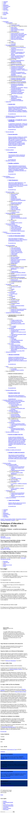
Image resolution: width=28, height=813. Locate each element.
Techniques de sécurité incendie (17, 66)
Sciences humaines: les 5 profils (17, 33)
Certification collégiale (13, 410)
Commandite (13, 339)
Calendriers (5, 1)
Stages (4, 563)
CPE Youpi (13, 477)
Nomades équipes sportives (16, 222)
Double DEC (8, 101)
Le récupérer (13, 326)
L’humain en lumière (15, 212)
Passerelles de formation (16, 199)
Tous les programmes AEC (16, 404)
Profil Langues (14, 30)
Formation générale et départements (18, 200)
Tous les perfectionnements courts (18, 408)
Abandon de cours (14, 330)
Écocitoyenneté (11, 292)
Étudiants (5, 232)
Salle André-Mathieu (15, 480)
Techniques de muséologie (16, 63)
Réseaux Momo (14, 263)
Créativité (10, 294)
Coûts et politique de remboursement (18, 424)
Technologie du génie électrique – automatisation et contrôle (18, 90)
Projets (4, 566)
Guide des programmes (15, 209)
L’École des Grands (15, 300)
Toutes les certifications (16, 411)
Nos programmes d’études (10, 519)
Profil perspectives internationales (18, 35)
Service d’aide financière (16, 228)
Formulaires (13, 426)
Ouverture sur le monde (16, 286)
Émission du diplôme (15, 341)
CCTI (4, 4)
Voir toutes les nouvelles (5, 537)
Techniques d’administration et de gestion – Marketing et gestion (18, 56)
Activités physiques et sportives (17, 370)
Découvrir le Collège (10, 192)
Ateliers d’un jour (14, 207)
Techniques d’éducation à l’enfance (18, 78)
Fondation (5, 8)
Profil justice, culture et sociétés (17, 36)
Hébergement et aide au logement (18, 230)
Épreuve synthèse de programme (17, 347)
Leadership (13, 298)
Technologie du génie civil (16, 75)
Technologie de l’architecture (17, 67)
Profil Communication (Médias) (17, 29)
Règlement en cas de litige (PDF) (18, 350)
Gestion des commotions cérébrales (18, 272)
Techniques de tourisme (16, 58)
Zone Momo (5, 7)
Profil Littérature (14, 28)
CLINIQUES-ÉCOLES (13, 465)
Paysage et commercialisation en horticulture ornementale (17, 61)
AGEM (12, 283)
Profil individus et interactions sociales (19, 34)
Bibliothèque (5, 5)
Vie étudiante (8, 284)
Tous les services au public (11, 464)
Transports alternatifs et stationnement (18, 274)
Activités (13, 221)
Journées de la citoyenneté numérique (18, 309)
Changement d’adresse (15, 344)
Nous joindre (5, 9)
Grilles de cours (14, 335)
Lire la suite (3, 536)
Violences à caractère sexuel (16, 252)
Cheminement (11, 328)
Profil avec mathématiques (16, 38)
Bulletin (12, 337)
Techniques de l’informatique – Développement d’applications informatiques (17, 85)
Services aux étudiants (10, 223)
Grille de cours (6, 562)
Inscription (13, 409)
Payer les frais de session (16, 322)
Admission (3, 751)
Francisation (10, 427)
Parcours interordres (10, 131)
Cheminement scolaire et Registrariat (13, 312)
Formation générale (10, 149)
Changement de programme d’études (18, 334)
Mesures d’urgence (7, 808)
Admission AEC (14, 406)
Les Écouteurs (14, 254)
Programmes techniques (10, 45)
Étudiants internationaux (16, 203)
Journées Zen (13, 306)
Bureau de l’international (11, 660)
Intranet (4, 14)
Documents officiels (12, 336)
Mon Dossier (5, 809)
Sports (7, 366)
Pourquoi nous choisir (15, 415)
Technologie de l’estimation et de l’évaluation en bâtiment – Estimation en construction (19, 70)
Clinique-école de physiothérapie (17, 466)
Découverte (13, 291)
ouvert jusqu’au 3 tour (11, 749)
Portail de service (6, 6)
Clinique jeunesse (14, 271)
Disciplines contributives (11, 160)
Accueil (2, 519)
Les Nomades (14, 368)
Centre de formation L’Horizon (15, 669)
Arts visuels (13, 43)
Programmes (6, 21)
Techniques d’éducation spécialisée (18, 79)
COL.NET (5, 12)
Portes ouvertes (14, 206)
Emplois (5, 801)
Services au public (7, 463)
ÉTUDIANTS (11, 422)
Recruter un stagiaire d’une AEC (12, 431)
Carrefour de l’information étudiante (13, 233)
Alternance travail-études (16, 217)
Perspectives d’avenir (7, 564)
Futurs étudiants (6, 176)
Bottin (2, 794)
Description (5, 561)
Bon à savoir (11, 343)
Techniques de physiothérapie (17, 100)
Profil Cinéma (14, 27)
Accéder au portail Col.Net (16, 320)
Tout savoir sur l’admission (16, 202)
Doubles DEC (14, 196)
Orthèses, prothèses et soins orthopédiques (16, 97)
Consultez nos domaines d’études (18, 423)
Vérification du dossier (15, 342)
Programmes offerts (15, 420)
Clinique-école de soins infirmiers (18, 470)
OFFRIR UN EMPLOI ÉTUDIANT (13, 449)
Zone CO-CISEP (14, 208)
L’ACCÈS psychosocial (16, 229)
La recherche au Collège (8, 804)
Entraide (12, 289)
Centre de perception (15, 261)
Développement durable (8, 802)
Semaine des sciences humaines (17, 310)
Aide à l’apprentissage (15, 226)
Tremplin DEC (14, 197)
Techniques (13, 195)
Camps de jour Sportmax (16, 478)
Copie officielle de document (17, 340)
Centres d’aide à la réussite (16, 227)
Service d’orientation (15, 257)
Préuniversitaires (9, 22)
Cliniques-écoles (9, 490)
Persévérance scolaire (15, 260)
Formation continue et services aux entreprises (12, 400)
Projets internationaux (15, 216)
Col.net (2, 18)
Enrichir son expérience (10, 213)
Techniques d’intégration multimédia (18, 81)
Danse (12, 41)
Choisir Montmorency (10, 177)
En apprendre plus (12, 113)
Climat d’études (14, 253)
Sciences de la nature (15, 25)
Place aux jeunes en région (20, 691)
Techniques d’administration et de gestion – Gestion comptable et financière (18, 53)
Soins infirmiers (14, 95)
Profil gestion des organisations (17, 39)
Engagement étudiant (15, 215)
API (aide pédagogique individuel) (18, 329)
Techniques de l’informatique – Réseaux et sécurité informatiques (19, 88)
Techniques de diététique (16, 99)
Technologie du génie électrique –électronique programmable (17, 93)
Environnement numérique (16, 280)
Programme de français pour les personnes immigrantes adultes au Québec (18, 429)
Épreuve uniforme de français (17, 346)
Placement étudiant (15, 258)
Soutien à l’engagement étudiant (17, 305)
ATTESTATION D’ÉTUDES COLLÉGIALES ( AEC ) (14, 403)
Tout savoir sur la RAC (16, 421)
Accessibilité (5, 807)
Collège (4, 2)
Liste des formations (15, 414)
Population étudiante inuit (11, 390)
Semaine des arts (14, 311)
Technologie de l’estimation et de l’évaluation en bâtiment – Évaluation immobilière (18, 73)
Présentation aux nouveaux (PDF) (18, 323)
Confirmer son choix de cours (17, 321)
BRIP (4, 803)
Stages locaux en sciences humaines (18, 259)
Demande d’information (16, 416)
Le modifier (13, 327)
